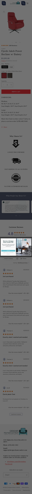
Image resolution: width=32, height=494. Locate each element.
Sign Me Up (8, 250)
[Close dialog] (30, 239)
